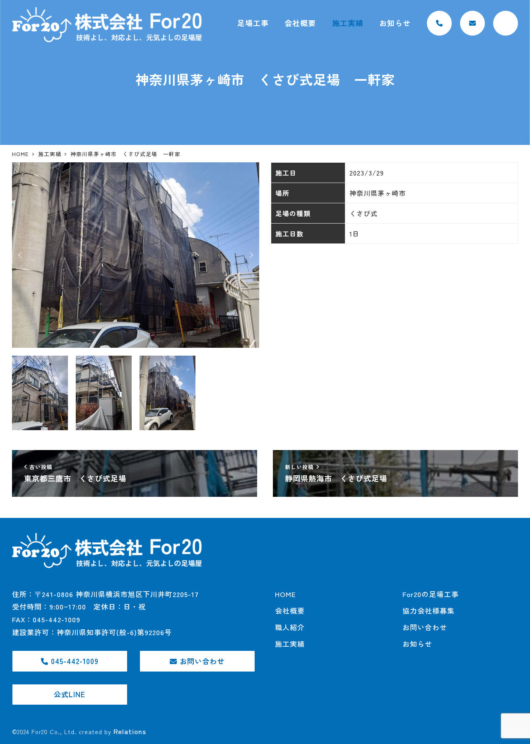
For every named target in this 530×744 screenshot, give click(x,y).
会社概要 (290, 610)
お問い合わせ (424, 627)
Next (250, 255)
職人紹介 (290, 627)
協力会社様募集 (428, 610)
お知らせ (417, 643)
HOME (285, 594)
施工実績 (290, 643)
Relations (129, 731)
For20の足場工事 (430, 594)
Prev (21, 255)
